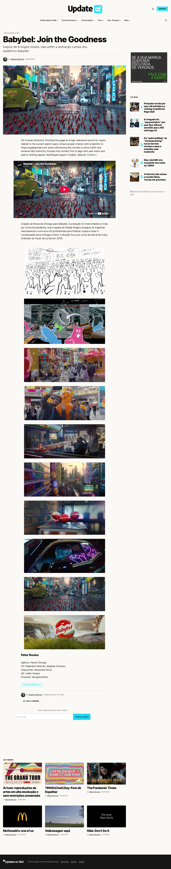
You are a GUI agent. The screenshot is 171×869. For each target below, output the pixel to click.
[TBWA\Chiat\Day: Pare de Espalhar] (64, 774)
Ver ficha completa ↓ (32, 685)
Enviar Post (65, 862)
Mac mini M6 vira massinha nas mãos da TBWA (154, 163)
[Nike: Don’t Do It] (106, 816)
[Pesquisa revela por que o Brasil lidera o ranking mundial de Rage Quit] (134, 106)
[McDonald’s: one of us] (22, 816)
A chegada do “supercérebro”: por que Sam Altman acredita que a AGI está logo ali (154, 125)
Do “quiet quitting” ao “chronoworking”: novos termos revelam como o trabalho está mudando (155, 145)
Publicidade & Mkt (12, 33)
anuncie (162, 9)
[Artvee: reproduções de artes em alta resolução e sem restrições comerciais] (22, 774)
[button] (153, 9)
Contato (81, 862)
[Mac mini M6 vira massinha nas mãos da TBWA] (134, 162)
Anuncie (74, 862)
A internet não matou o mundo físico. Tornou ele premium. (155, 177)
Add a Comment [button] (32, 701)
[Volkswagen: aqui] (64, 816)
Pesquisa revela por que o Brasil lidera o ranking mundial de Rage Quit (154, 107)
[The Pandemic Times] (106, 774)
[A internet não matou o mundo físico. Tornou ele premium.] (134, 177)
